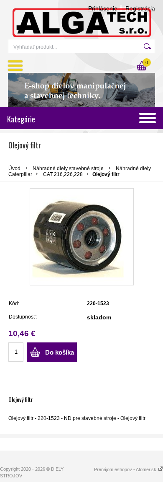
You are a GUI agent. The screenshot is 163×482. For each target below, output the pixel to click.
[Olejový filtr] (82, 236)
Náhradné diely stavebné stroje (69, 168)
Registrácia (140, 8)
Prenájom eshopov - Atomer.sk (126, 469)
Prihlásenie (102, 8)
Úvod (14, 168)
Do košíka (59, 352)
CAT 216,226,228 (63, 174)
